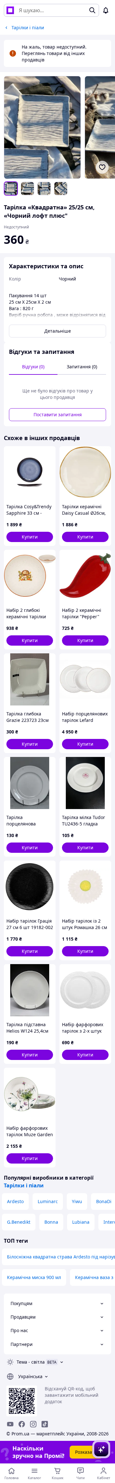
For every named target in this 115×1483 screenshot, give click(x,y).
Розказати (86, 1452)
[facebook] (22, 1424)
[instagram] (33, 1424)
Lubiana (80, 1222)
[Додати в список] (102, 167)
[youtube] (10, 1424)
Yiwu (77, 1201)
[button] (29, 537)
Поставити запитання (58, 414)
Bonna (51, 1222)
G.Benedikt (18, 1222)
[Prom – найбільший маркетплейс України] (10, 10)
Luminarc (48, 1201)
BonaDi (103, 1201)
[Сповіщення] (105, 10)
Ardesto (15, 1201)
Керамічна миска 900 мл (34, 1277)
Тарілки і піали (24, 1185)
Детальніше (57, 331)
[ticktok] (45, 1424)
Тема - (31, 1362)
